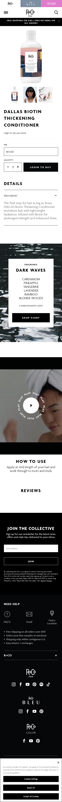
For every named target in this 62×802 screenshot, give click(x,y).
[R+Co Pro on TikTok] (48, 684)
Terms (43, 580)
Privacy (49, 580)
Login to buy (40, 167)
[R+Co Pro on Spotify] (41, 684)
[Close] (59, 21)
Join (31, 561)
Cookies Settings (31, 779)
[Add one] (19, 167)
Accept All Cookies (31, 796)
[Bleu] (31, 3)
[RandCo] (10, 3)
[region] (31, 780)
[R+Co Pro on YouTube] (27, 684)
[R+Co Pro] (30, 13)
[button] (31, 406)
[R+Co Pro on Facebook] (21, 684)
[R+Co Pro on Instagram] (14, 684)
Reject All (31, 788)
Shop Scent (31, 317)
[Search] (56, 12)
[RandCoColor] (51, 3)
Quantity (9, 160)
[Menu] (6, 12)
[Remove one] (6, 167)
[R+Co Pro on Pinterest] (34, 684)
